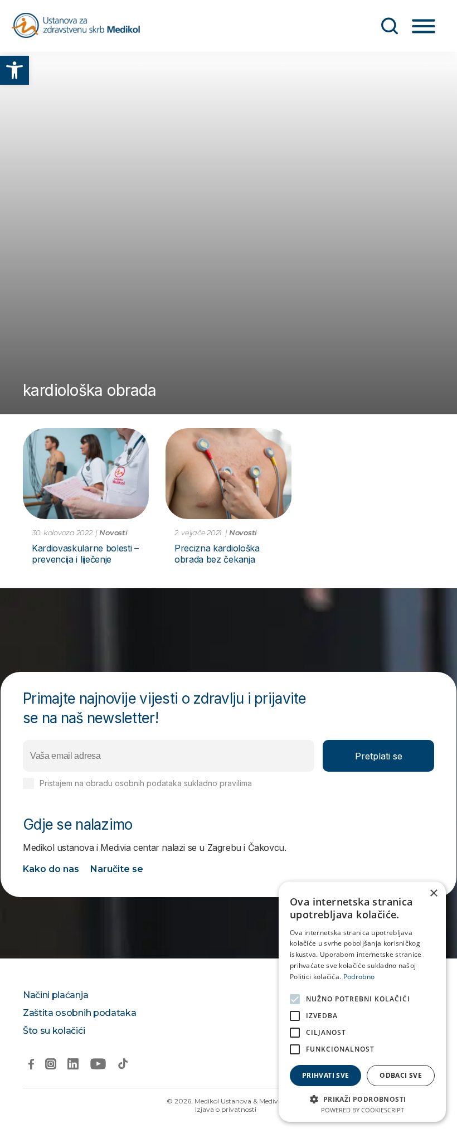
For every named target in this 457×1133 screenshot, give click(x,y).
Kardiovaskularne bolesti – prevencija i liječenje (85, 554)
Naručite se (116, 869)
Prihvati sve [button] (325, 1075)
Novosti (113, 532)
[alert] (362, 1002)
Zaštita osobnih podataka (79, 1013)
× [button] (433, 893)
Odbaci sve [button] (401, 1075)
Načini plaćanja (55, 995)
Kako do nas (51, 869)
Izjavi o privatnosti (287, 783)
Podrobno (359, 976)
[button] (14, 70)
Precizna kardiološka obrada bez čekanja (217, 554)
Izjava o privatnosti (225, 1109)
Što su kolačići (54, 1030)
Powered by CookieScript (362, 1110)
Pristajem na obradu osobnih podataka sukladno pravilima (180, 783)
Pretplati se (378, 756)
